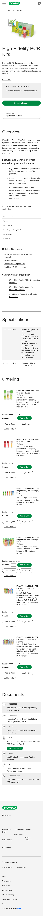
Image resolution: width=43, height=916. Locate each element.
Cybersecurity (7, 890)
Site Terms (6, 885)
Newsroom (18, 835)
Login (4, 414)
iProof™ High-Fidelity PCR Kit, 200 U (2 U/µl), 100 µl (27, 638)
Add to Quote (10, 424)
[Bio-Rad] (9, 808)
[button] (3, 10)
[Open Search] (27, 3)
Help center (6, 848)
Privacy (4, 904)
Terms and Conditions (9, 899)
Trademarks (6, 881)
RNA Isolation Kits (11, 260)
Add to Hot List (10, 429)
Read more (6, 79)
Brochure (12, 297)
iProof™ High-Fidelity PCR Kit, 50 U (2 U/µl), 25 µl (27, 587)
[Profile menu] (32, 3)
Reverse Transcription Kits (14, 264)
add (4, 704)
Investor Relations (28, 838)
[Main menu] (4, 3)
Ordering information (22, 103)
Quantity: (5, 418)
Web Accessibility (8, 895)
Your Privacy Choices (9, 908)
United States (9, 862)
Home (4, 876)
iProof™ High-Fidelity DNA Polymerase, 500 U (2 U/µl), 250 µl (27, 539)
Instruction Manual (16, 290)
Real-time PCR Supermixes (15, 267)
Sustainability (19, 829)
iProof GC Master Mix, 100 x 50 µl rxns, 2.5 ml (27, 441)
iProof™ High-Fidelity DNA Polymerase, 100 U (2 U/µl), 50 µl (27, 490)
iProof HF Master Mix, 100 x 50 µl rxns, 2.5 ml (27, 392)
